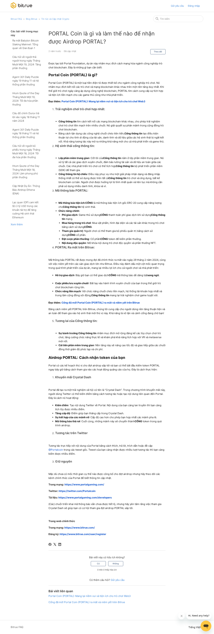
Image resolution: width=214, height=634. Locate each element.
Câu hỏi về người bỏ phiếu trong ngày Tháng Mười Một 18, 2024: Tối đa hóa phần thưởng (26, 151)
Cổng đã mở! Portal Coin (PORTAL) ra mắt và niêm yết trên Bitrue (86, 602)
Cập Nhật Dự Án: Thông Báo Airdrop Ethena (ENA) (26, 189)
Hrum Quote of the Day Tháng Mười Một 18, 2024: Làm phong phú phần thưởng (25, 171)
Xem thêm (17, 224)
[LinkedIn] (59, 544)
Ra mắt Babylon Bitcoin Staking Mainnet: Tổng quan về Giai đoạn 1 (25, 44)
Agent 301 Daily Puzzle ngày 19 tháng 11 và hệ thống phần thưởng (25, 80)
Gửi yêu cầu (177, 5)
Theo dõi (158, 51)
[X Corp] (54, 544)
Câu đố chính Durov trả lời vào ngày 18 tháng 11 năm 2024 (26, 117)
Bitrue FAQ (16, 19)
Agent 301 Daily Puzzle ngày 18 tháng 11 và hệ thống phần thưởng (25, 133)
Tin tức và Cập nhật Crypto (55, 19)
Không (116, 563)
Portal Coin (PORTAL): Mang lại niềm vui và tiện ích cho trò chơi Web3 (89, 596)
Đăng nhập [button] (194, 5)
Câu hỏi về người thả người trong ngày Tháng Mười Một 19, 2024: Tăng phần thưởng (26, 62)
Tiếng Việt (194, 627)
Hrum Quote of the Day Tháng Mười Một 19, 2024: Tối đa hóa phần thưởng (25, 99)
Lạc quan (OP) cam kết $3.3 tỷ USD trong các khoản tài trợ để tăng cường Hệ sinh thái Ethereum (25, 210)
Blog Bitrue (31, 19)
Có (98, 563)
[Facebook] (49, 544)
